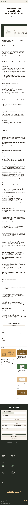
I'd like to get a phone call (14, 436)
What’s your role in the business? (6, 411)
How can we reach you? (5, 415)
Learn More (14, 325)
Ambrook (3, 310)
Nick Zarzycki (3, 364)
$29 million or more (21, 159)
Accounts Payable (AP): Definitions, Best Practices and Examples (8, 361)
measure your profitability (8, 89)
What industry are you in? (17, 425)
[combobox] (20, 423)
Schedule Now (14, 434)
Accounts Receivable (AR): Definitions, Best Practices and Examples (21, 357)
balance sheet (17, 246)
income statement (13, 247)
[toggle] (26, 1)
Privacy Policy (6, 503)
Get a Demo (24, 1)
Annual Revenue (4, 425)
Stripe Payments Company (8, 500)
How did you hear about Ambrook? (6, 430)
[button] (8, 357)
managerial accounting (17, 267)
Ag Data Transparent (10, 442)
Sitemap (9, 503)
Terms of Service (3, 503)
